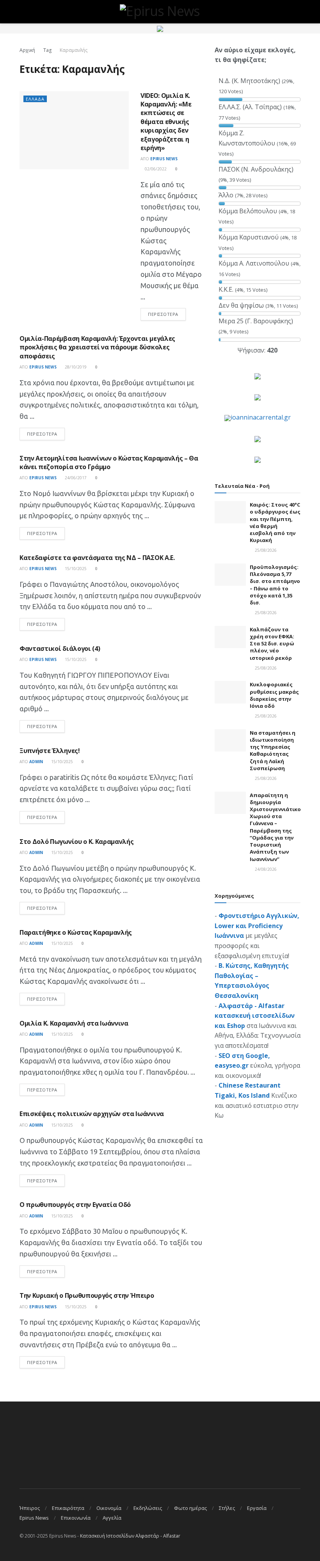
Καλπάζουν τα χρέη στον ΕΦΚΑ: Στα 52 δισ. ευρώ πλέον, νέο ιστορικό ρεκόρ (272, 643)
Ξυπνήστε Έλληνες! (50, 750)
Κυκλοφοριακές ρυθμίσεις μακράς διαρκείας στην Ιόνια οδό (274, 695)
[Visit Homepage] (160, 11)
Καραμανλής (73, 50)
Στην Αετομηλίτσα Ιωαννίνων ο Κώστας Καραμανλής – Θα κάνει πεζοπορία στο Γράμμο (109, 462)
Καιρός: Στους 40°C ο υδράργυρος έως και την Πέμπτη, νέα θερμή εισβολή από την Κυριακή (275, 522)
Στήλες (227, 1507)
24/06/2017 (75, 477)
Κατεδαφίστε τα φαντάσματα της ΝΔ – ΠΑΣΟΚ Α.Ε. (97, 557)
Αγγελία (112, 1517)
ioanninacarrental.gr (261, 417)
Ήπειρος (30, 1507)
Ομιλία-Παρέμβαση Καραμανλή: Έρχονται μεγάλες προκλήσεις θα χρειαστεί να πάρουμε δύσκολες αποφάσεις (97, 347)
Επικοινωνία (76, 1517)
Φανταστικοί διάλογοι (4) (60, 648)
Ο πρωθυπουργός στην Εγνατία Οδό (75, 1204)
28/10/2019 (75, 367)
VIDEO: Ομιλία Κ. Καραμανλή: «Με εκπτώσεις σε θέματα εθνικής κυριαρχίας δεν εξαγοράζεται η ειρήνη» (166, 121)
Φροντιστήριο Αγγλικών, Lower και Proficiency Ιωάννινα (257, 925)
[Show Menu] (23, 11)
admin (36, 761)
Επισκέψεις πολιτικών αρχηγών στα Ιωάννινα (92, 1113)
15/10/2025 (75, 568)
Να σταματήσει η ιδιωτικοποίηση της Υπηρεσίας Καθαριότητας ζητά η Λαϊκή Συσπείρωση (272, 750)
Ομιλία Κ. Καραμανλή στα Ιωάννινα (74, 1023)
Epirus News (164, 158)
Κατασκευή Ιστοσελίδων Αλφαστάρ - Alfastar (130, 1536)
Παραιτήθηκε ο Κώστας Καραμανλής (76, 932)
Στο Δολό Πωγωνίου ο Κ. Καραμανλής (76, 841)
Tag (47, 50)
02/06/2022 (155, 169)
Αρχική (27, 50)
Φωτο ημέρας (190, 1507)
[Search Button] (297, 11)
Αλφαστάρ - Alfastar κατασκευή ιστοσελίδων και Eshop (255, 1015)
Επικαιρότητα (68, 1507)
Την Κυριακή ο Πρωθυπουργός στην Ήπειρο (87, 1295)
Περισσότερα (167, 314)
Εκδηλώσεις (147, 1507)
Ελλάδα (35, 99)
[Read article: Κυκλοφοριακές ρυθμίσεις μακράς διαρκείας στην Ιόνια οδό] (230, 692)
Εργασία (257, 1507)
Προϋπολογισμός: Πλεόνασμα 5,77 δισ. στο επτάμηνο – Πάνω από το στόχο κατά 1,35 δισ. (275, 584)
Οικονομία (108, 1507)
